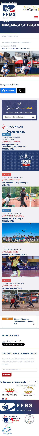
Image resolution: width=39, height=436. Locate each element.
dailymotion (16, 341)
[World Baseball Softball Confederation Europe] (28, 391)
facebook (20, 9)
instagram (36, 9)
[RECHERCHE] (30, 8)
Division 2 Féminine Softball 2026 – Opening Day (24, 321)
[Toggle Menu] (36, 17)
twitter (23, 9)
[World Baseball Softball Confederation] (10, 393)
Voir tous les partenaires (25, 385)
